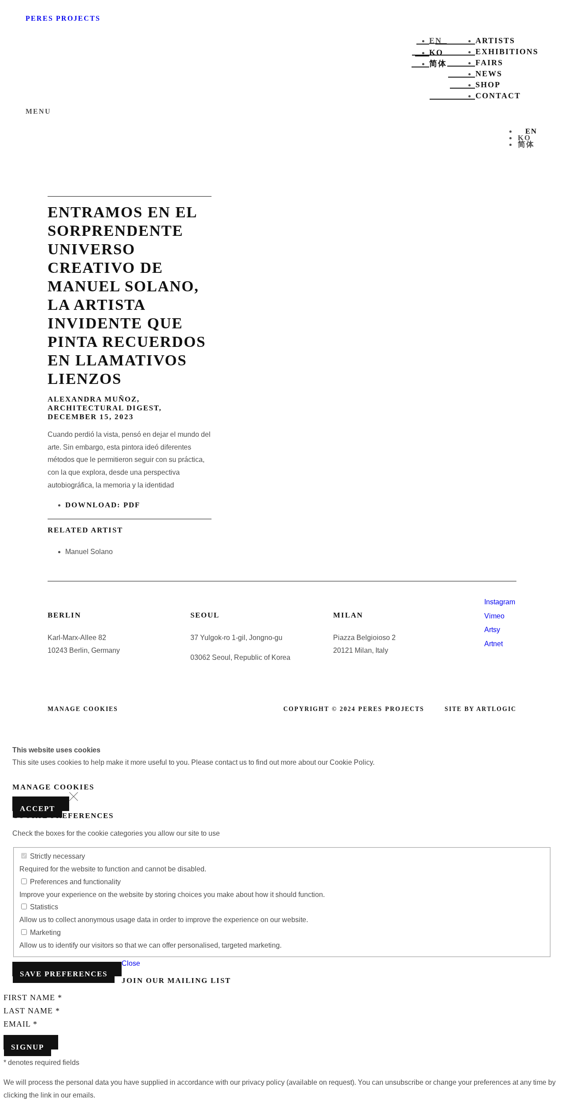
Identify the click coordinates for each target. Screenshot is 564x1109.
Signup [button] (27, 1047)
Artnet (493, 644)
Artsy (492, 629)
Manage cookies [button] (83, 709)
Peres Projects (63, 18)
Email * (20, 1024)
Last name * (32, 1010)
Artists (495, 40)
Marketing (44, 932)
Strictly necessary (56, 856)
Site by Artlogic (480, 709)
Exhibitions (506, 51)
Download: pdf (102, 505)
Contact (498, 95)
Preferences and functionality (74, 882)
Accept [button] (37, 808)
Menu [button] (38, 111)
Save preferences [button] (64, 974)
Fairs (489, 62)
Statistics (43, 907)
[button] (73, 798)
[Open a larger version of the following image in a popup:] (364, 498)
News (488, 73)
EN (435, 40)
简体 (438, 63)
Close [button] (131, 963)
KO (436, 52)
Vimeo (494, 616)
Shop (488, 84)
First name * (33, 997)
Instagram (499, 602)
